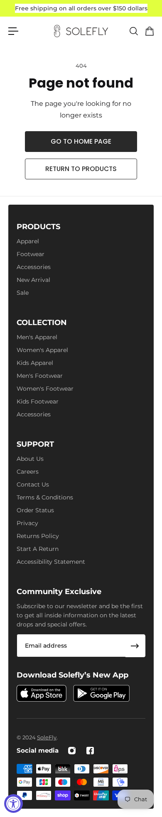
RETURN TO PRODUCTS (81, 168)
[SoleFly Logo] (81, 31)
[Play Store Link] (101, 693)
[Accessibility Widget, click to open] (13, 803)
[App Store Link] (41, 693)
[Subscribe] (135, 646)
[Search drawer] (133, 31)
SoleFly (46, 737)
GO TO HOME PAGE (81, 141)
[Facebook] (90, 750)
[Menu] (13, 31)
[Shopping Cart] (149, 31)
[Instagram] (72, 750)
